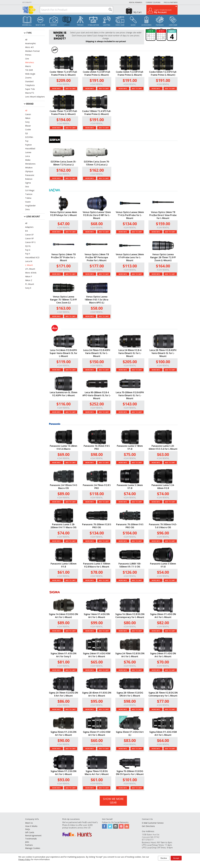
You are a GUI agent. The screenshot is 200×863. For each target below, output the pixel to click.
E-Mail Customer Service (153, 823)
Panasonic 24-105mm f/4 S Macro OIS (63, 487)
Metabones (30, 163)
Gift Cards (29, 832)
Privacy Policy (24, 859)
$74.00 (130, 493)
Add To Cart (71, 88)
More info (56, 88)
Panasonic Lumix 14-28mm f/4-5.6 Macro (63, 447)
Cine (27, 58)
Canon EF (29, 234)
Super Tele (30, 89)
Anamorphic (30, 43)
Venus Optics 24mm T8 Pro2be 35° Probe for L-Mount (63, 257)
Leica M (28, 261)
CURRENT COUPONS (153, 2)
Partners (29, 845)
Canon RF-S (30, 242)
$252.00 (97, 404)
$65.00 (97, 662)
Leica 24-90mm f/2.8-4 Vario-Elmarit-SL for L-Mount (129, 353)
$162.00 (63, 170)
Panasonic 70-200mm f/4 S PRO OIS (129, 526)
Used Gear (173, 25)
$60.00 (97, 740)
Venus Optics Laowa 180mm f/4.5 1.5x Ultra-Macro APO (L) (97, 299)
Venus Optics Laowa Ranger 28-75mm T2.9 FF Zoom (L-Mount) (163, 257)
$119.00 (63, 361)
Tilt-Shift (29, 70)
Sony (27, 122)
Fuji (26, 141)
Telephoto (30, 85)
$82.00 (163, 622)
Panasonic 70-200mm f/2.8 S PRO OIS (96, 526)
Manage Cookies (32, 848)
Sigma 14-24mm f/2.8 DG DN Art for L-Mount (63, 616)
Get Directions (148, 826)
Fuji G (27, 250)
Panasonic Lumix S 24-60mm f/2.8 (163, 487)
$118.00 (97, 493)
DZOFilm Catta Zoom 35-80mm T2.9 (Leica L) (63, 163)
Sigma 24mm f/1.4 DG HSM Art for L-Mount (96, 655)
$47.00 (64, 223)
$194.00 (63, 119)
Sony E (28, 288)
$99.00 (97, 622)
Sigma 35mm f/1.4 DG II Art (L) (130, 733)
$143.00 (130, 404)
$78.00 (97, 572)
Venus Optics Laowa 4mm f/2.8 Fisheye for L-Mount (63, 214)
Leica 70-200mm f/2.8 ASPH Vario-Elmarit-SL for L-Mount (130, 395)
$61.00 (64, 572)
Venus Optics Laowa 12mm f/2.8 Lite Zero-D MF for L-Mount (97, 215)
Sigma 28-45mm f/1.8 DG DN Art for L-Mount (96, 694)
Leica (27, 156)
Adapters (29, 227)
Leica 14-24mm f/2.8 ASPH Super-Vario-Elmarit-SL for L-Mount (63, 353)
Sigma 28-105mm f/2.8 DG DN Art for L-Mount (130, 694)
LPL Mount (30, 269)
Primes (28, 55)
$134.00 (130, 223)
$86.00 (64, 701)
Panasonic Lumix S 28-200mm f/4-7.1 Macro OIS (63, 526)
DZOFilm (29, 137)
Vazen (28, 201)
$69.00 (64, 454)
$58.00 (97, 308)
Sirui (27, 186)
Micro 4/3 (29, 47)
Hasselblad (30, 148)
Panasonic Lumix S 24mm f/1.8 (130, 487)
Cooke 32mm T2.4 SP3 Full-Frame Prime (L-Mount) (130, 73)
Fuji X (27, 253)
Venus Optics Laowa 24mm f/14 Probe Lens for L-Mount (130, 257)
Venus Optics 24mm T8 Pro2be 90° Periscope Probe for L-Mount (97, 257)
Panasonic (29, 175)
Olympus (29, 171)
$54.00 (163, 572)
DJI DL (28, 246)
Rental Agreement (33, 835)
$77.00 (163, 701)
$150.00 (97, 361)
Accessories (146, 25)
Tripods (80, 25)
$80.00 (130, 622)
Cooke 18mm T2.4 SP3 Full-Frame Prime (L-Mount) (63, 73)
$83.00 (130, 740)
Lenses (67, 25)
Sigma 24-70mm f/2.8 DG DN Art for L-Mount (129, 655)
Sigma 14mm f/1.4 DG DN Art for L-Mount (97, 616)
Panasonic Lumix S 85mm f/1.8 (63, 565)
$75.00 (130, 454)
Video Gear (120, 25)
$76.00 (130, 662)
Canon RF (29, 238)
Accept (176, 858)
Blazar (28, 125)
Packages (160, 25)
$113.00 (130, 266)
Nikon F (28, 276)
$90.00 (64, 740)
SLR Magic (30, 190)
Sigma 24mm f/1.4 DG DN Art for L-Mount (163, 655)
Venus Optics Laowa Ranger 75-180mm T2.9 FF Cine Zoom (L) (63, 299)
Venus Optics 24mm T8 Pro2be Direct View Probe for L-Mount (163, 215)
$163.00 (63, 308)
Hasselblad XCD (32, 257)
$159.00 (163, 223)
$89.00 (64, 493)
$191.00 (97, 80)
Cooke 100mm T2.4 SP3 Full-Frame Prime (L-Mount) (96, 113)
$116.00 (63, 404)
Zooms (28, 77)
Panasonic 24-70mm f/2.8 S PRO (97, 487)
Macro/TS (29, 93)
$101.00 (130, 779)
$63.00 (163, 454)
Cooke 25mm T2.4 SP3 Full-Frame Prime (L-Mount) (97, 73)
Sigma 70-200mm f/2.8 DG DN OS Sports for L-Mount (130, 773)
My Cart (137, 12)
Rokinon (28, 179)
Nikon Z (28, 280)
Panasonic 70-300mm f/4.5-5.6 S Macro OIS (163, 526)
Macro (28, 66)
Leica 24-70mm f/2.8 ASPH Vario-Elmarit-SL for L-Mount (96, 353)
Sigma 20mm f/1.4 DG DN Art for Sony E (63, 655)
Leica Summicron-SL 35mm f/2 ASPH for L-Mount (63, 394)
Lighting (106, 25)
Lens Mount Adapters (35, 96)
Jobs (27, 842)
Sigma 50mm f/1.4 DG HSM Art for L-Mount (163, 733)
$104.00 (130, 533)
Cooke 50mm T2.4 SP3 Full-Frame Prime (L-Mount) (163, 73)
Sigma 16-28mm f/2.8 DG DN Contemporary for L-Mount (129, 616)
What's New (40, 25)
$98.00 (97, 454)
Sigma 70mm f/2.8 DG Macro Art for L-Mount (97, 773)
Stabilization (93, 25)
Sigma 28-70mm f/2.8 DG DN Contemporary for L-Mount (163, 694)
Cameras (53, 25)
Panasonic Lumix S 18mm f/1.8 (130, 447)
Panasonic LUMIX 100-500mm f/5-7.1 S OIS (130, 565)
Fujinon (28, 144)
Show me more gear (113, 800)
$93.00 (64, 779)
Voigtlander (30, 205)
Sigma (28, 182)
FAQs (27, 829)
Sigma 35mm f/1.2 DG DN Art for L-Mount (63, 733)
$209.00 (63, 80)
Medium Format (32, 51)
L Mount (29, 265)
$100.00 (163, 361)
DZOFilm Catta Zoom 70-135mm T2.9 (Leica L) (97, 163)
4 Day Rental (63, 84)
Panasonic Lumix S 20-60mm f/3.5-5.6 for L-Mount (163, 447)
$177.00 (97, 266)
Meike (27, 160)
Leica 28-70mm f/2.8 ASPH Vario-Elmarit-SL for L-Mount (163, 353)
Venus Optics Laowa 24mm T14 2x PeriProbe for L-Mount (130, 215)
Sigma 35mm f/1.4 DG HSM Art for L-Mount (96, 733)
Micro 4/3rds (30, 272)
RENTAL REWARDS (135, 2)
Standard (29, 81)
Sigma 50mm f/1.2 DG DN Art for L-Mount (63, 773)
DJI (26, 133)
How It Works (31, 826)
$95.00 (97, 701)
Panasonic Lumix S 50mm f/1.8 (163, 565)
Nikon (27, 118)
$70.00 (163, 662)
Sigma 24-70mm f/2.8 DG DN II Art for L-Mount (63, 694)
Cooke (28, 129)
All (26, 39)
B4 (26, 231)
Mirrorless (29, 62)
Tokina (28, 198)
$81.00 (64, 662)
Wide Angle (30, 74)
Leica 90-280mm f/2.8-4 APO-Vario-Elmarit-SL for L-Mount (96, 395)
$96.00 (163, 533)
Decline (164, 858)
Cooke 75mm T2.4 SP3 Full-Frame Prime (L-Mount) (63, 113)
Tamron (28, 194)
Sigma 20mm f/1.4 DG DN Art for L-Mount (163, 616)
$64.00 (163, 740)
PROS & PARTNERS (171, 2)
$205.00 (130, 361)
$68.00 (97, 223)
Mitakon (29, 167)
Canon (28, 114)
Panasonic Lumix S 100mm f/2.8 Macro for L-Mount (96, 565)
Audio (133, 25)
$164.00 (163, 266)
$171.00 (63, 266)
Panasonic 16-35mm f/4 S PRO (97, 447)
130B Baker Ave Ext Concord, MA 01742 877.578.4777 (150, 837)
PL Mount (29, 284)
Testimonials (31, 838)
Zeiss (27, 209)
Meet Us (29, 823)
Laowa (28, 152)
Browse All (27, 25)
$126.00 (130, 572)
